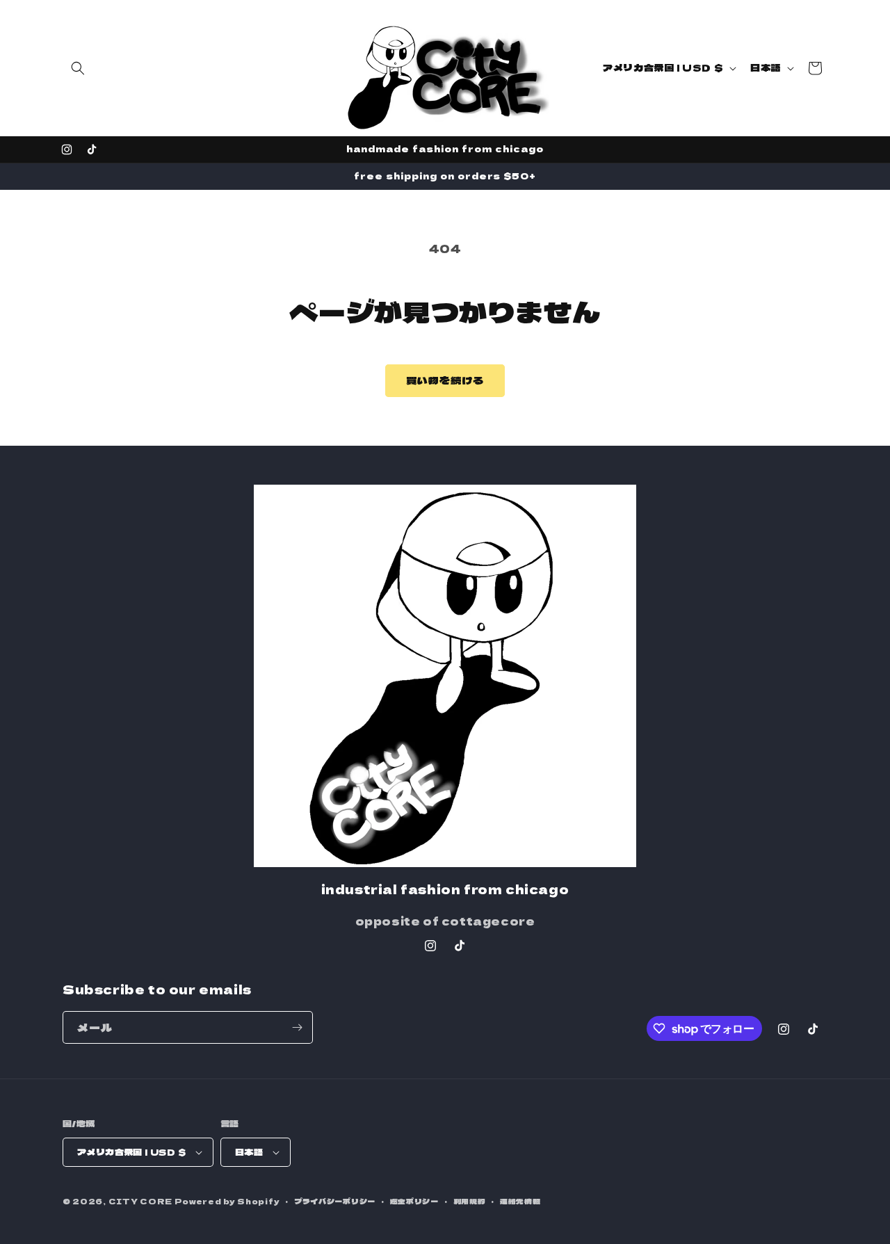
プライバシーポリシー (334, 1200)
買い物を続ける (445, 380)
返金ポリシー (414, 1200)
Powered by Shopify (227, 1200)
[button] (78, 68)
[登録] (297, 1027)
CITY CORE (140, 1200)
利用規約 (469, 1200)
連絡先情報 (520, 1200)
